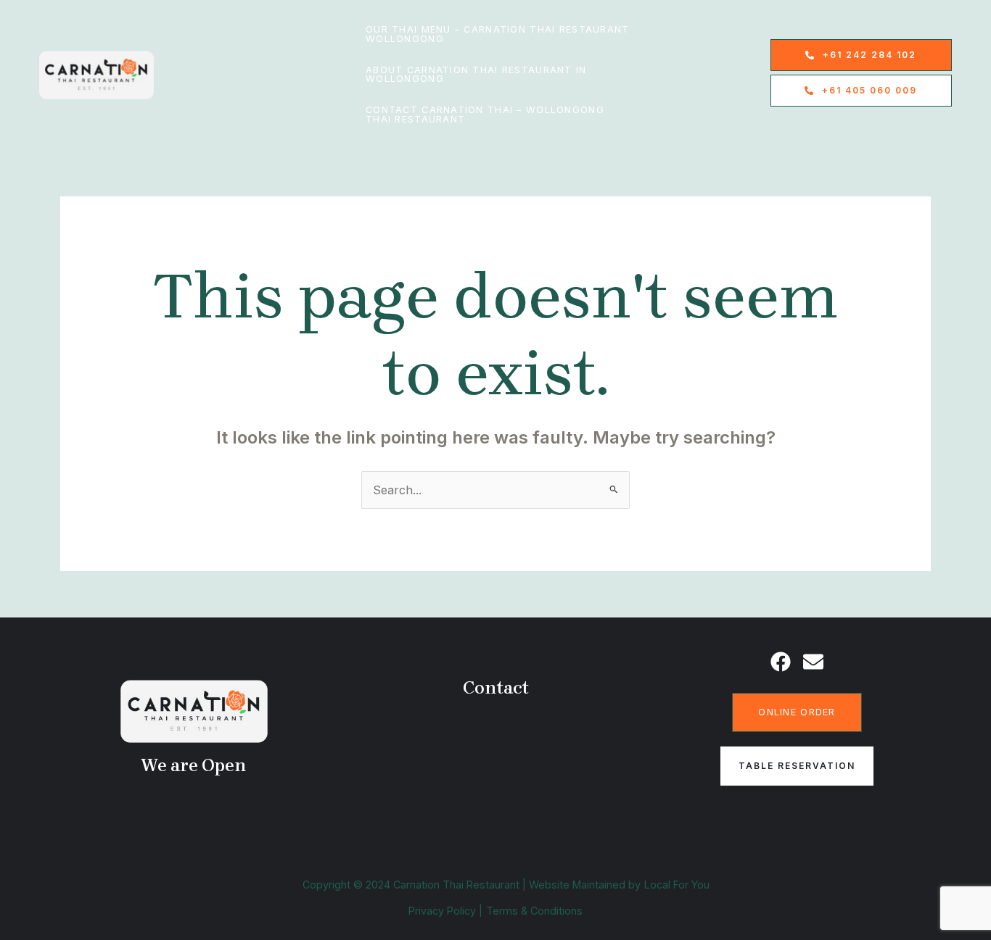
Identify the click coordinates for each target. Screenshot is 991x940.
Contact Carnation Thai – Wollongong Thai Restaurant (485, 114)
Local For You (677, 884)
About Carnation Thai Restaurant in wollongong (476, 75)
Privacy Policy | (445, 910)
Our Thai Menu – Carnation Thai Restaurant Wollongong (497, 34)
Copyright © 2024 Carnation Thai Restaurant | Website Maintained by (472, 884)
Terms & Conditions (534, 910)
